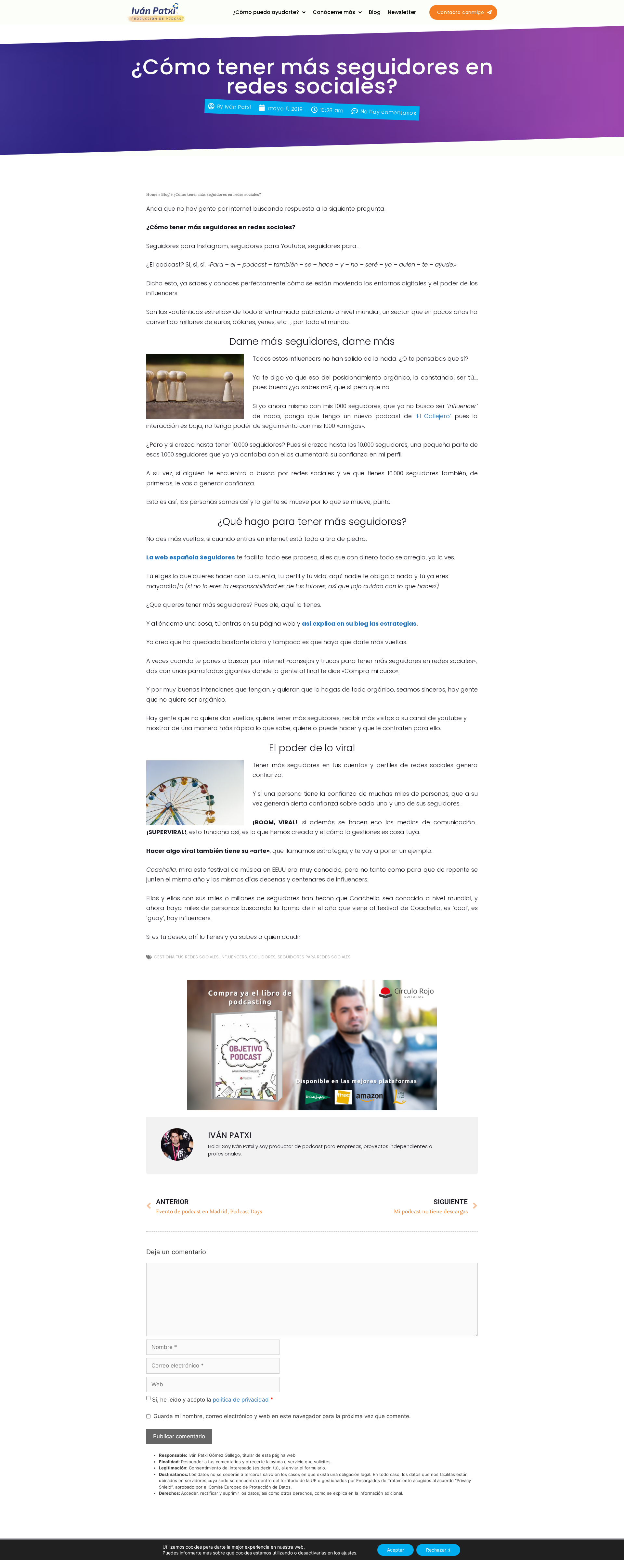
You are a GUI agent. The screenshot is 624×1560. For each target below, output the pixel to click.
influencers (234, 957)
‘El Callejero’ (433, 416)
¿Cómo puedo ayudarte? (265, 12)
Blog (375, 12)
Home (151, 194)
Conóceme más (334, 12)
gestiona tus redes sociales (186, 957)
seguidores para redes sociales (314, 957)
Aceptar (395, 1550)
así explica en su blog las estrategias (359, 623)
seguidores (262, 957)
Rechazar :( (438, 1550)
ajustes (348, 1552)
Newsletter (402, 12)
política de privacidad (241, 1399)
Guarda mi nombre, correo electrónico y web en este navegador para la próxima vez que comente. (282, 1416)
